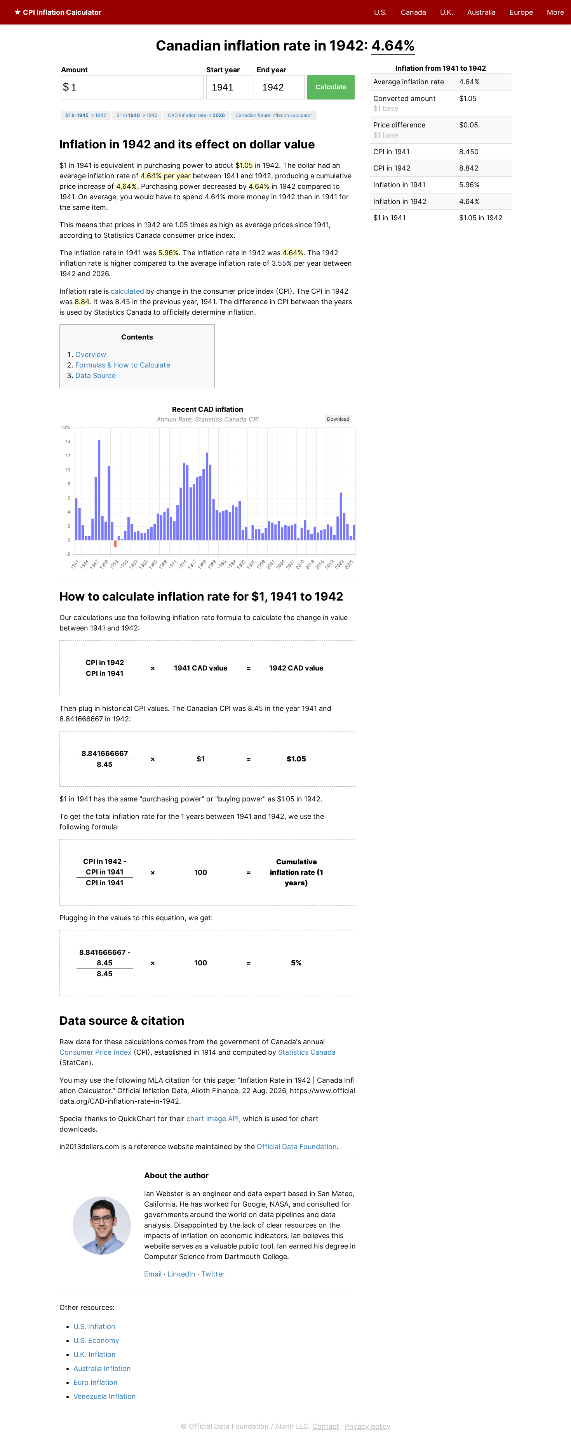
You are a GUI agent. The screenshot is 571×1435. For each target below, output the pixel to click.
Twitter (213, 1274)
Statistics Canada (307, 1052)
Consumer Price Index (96, 1052)
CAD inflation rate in (196, 115)
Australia (481, 12)
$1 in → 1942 (85, 115)
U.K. (446, 12)
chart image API (212, 1119)
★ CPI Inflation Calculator (57, 12)
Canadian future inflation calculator (273, 115)
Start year (223, 70)
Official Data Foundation (297, 1146)
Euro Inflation (95, 1382)
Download (338, 419)
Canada (413, 12)
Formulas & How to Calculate (122, 365)
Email (153, 1274)
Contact (325, 1426)
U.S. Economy (96, 1340)
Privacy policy (367, 1426)
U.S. (380, 12)
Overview (90, 354)
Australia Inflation (102, 1368)
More (555, 12)
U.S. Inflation (94, 1326)
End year (271, 70)
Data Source (95, 375)
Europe (521, 12)
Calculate (330, 87)
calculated (127, 291)
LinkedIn (181, 1274)
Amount (74, 70)
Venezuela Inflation (104, 1396)
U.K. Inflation (94, 1354)
